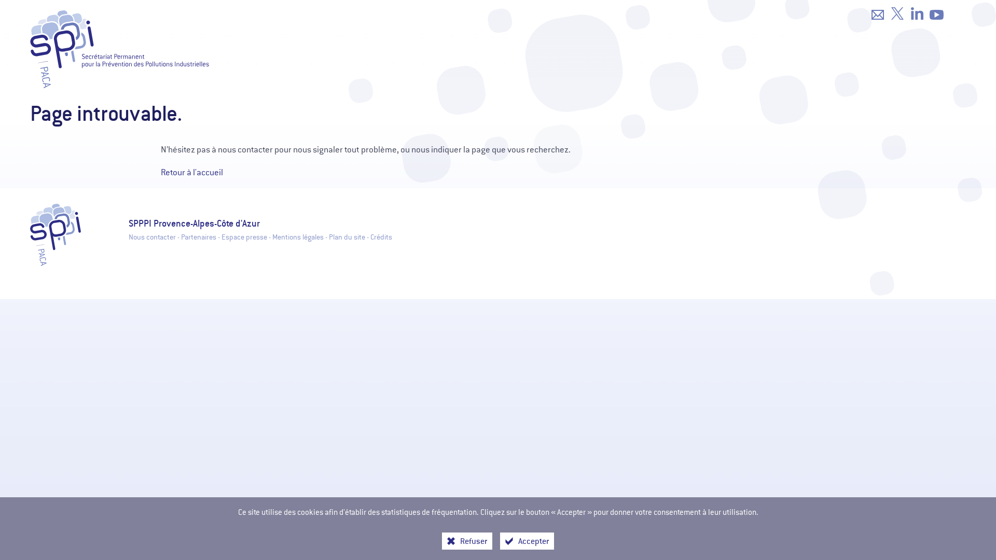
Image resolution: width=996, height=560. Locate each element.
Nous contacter (152, 237)
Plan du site (347, 237)
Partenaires (198, 237)
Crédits (381, 237)
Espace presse (244, 237)
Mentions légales (298, 237)
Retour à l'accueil (192, 172)
